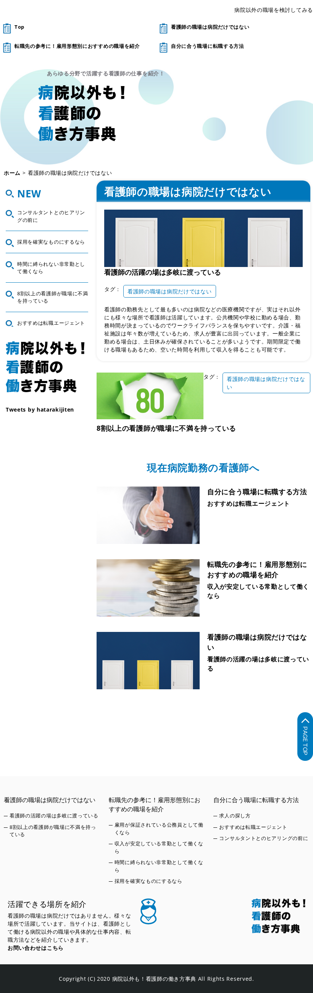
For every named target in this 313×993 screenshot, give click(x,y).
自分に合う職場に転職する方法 (207, 45)
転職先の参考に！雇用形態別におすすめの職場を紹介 (77, 45)
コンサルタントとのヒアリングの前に (51, 216)
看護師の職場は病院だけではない (210, 26)
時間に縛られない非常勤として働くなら (51, 267)
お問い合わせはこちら (36, 947)
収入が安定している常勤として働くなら (258, 591)
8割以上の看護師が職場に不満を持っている (166, 428)
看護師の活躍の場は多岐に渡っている (162, 272)
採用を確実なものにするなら (51, 241)
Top (19, 26)
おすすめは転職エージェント (248, 503)
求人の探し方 (234, 815)
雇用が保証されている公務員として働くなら (159, 828)
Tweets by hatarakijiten (40, 409)
